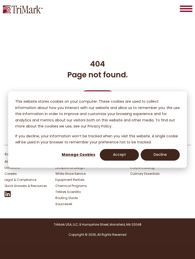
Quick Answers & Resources (26, 186)
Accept (119, 154)
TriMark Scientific (68, 192)
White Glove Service (70, 173)
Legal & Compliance (20, 180)
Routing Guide (66, 198)
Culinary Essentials (145, 173)
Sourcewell (63, 204)
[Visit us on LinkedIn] (8, 196)
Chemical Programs (71, 186)
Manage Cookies (78, 154)
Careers (11, 173)
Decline (160, 154)
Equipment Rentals (70, 180)
